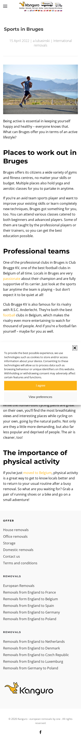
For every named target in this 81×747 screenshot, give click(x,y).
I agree (40, 385)
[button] (75, 348)
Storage (9, 543)
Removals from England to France (29, 592)
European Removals (18, 585)
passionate (11, 278)
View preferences (40, 397)
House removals (16, 530)
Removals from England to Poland (29, 619)
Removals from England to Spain (28, 605)
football (9, 315)
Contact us (11, 556)
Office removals (15, 536)
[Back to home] (40, 6)
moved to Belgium (37, 472)
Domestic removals (18, 549)
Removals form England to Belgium (30, 599)
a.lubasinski (41, 40)
